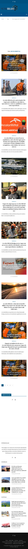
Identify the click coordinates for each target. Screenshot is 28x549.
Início (7, 540)
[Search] (26, 14)
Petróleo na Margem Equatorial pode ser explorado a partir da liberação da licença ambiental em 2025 (18, 469)
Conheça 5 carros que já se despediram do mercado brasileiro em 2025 (18, 525)
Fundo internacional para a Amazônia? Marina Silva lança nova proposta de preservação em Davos (18, 503)
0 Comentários (15, 72)
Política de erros (8, 543)
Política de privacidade (7, 542)
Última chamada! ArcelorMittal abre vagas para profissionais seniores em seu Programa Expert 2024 (14, 266)
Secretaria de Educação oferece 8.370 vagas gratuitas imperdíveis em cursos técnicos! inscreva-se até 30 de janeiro (18, 514)
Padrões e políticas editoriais (19, 542)
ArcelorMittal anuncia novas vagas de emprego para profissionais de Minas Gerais (14, 368)
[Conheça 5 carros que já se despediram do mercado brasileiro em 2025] (5, 525)
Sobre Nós (11, 540)
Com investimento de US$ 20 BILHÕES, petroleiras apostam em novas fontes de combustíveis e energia (18, 490)
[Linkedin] (14, 1)
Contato (16, 540)
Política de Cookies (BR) (18, 543)
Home (2, 19)
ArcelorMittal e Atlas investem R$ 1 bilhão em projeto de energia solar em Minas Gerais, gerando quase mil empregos (14, 306)
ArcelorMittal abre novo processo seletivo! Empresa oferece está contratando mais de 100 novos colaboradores (14, 62)
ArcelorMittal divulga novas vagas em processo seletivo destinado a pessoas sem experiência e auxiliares (14, 245)
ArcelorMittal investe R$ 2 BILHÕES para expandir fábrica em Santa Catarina (14, 166)
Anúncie (21, 540)
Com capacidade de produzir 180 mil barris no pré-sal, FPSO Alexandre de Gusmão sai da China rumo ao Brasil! (18, 480)
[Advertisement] (14, 35)
